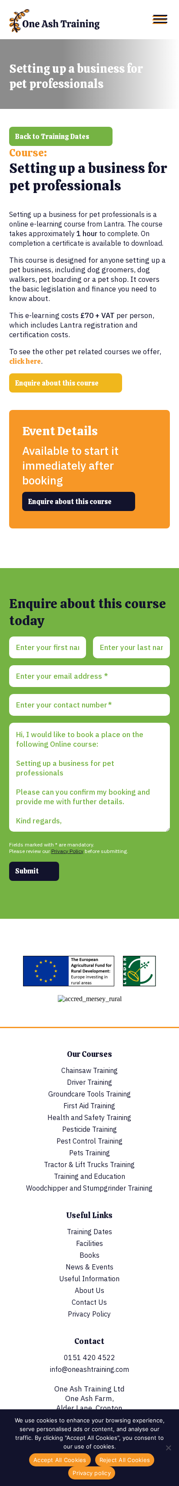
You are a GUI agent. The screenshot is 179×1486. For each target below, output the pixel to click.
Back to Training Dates (52, 136)
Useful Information (89, 1278)
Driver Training (89, 1082)
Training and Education (89, 1176)
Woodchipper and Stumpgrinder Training (89, 1188)
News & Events (89, 1267)
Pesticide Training (89, 1129)
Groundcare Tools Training (89, 1094)
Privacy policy (92, 1472)
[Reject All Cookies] (168, 1447)
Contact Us (89, 1302)
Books (89, 1255)
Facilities (89, 1243)
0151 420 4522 (89, 1357)
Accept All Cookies (59, 1459)
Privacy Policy (67, 851)
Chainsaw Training (89, 1070)
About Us (89, 1290)
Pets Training (89, 1152)
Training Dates (89, 1231)
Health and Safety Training (89, 1117)
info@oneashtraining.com (89, 1369)
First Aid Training (89, 1105)
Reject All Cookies (124, 1459)
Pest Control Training (89, 1141)
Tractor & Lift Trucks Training (89, 1164)
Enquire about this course (57, 383)
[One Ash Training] (54, 30)
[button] (159, 19)
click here (25, 361)
